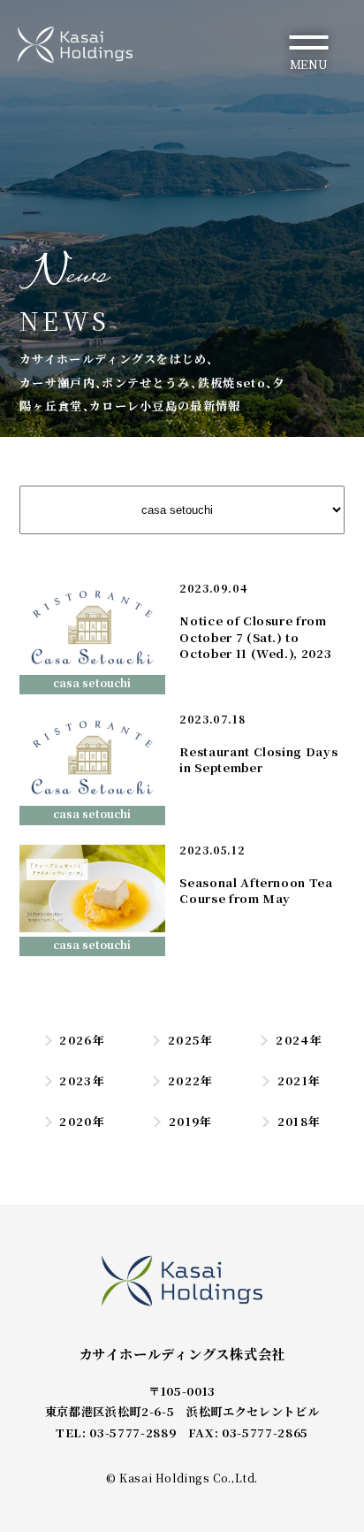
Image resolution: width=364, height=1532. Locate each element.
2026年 (82, 1040)
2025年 (190, 1040)
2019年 (190, 1121)
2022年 (190, 1080)
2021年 (299, 1080)
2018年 (299, 1121)
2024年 (299, 1040)
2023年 (82, 1080)
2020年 (82, 1121)
